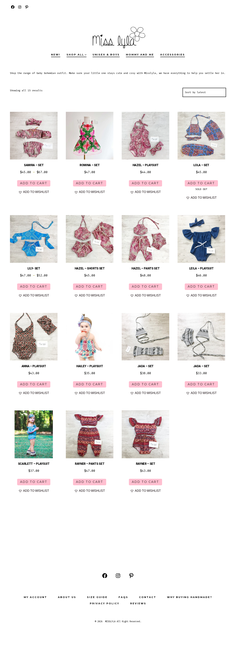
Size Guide (97, 597)
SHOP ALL (75, 54)
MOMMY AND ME (140, 54)
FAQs (123, 597)
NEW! (55, 54)
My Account (35, 597)
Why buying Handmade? (189, 597)
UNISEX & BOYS (106, 54)
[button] (33, 192)
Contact (147, 597)
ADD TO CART (33, 183)
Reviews (138, 603)
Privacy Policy (104, 603)
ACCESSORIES (172, 54)
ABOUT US (67, 597)
